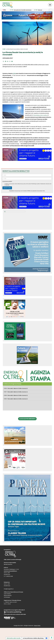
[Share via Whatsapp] (10, 61)
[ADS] (27, 19)
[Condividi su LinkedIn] (8, 61)
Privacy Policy (37, 625)
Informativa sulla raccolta (13, 638)
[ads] (27, 160)
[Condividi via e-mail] (12, 61)
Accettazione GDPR (7, 181)
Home (3, 49)
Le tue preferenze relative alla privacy (33, 638)
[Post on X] (3, 61)
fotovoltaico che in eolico (40, 115)
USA (14, 73)
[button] (50, 4)
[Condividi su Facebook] (5, 61)
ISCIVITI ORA (7, 188)
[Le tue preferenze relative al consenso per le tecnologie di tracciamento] (51, 637)
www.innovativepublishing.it (10, 571)
